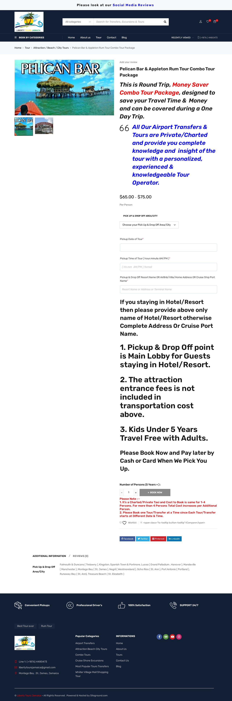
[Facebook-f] (159, 637)
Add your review (128, 62)
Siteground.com (99, 695)
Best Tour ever (25, 626)
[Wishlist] (207, 21)
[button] (109, 64)
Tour (27, 47)
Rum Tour (46, 626)
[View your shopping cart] (215, 21)
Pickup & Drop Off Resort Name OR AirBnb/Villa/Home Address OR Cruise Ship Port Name (167, 279)
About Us (121, 649)
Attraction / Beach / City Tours (51, 47)
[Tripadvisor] (166, 637)
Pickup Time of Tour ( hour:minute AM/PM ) (145, 258)
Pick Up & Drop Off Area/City (140, 216)
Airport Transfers (85, 643)
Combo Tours (82, 654)
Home (17, 47)
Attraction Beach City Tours (91, 649)
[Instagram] (179, 637)
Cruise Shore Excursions (89, 660)
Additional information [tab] (49, 556)
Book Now (156, 492)
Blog (118, 666)
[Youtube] (172, 637)
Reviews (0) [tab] (80, 556)
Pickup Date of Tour (132, 239)
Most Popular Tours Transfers (92, 666)
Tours (119, 654)
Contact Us (122, 660)
